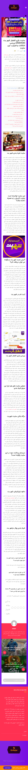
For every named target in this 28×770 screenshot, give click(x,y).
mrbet (14, 629)
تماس (25, 731)
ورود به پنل (7, 768)
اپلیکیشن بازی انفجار (10, 498)
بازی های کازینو (8, 68)
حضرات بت (9, 409)
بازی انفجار (6, 55)
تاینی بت (14, 409)
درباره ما (25, 735)
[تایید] (5, 680)
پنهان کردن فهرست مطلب (12, 88)
